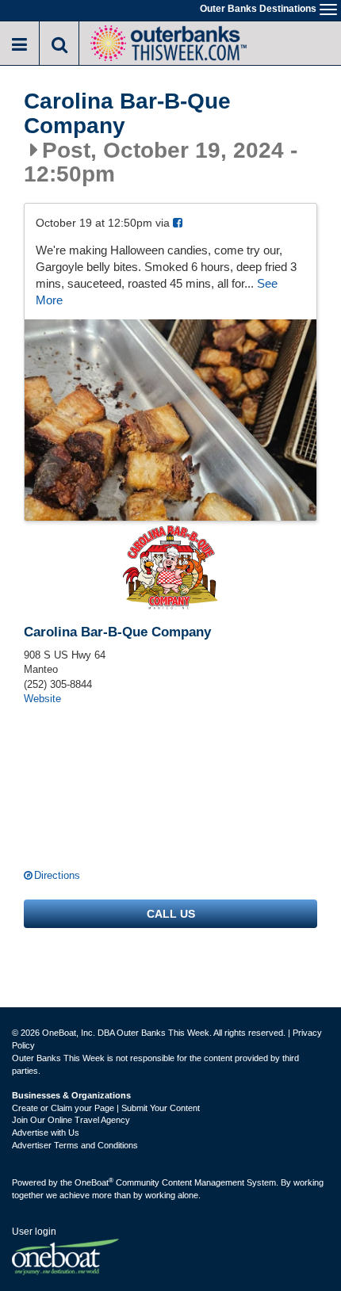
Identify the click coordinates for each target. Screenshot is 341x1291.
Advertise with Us (45, 1132)
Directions (57, 875)
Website (42, 699)
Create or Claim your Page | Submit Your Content (106, 1108)
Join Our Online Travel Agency (71, 1120)
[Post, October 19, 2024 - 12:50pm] (170, 420)
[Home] (168, 41)
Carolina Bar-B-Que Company (127, 114)
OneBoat (94, 1182)
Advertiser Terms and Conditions (75, 1145)
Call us (171, 913)
